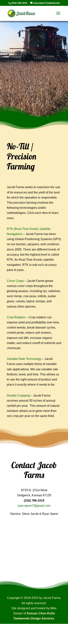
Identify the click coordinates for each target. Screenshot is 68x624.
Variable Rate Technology (24, 358)
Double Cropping (18, 395)
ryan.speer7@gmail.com (34, 505)
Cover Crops (15, 280)
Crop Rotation (16, 317)
